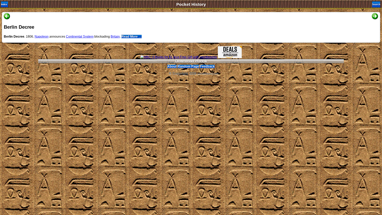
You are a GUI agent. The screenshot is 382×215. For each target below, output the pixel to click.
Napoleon (42, 36)
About (172, 66)
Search (376, 4)
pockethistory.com (207, 73)
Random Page (188, 66)
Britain (115, 36)
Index (4, 4)
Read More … (131, 36)
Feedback (207, 66)
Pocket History (191, 4)
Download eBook (191, 61)
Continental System (80, 36)
